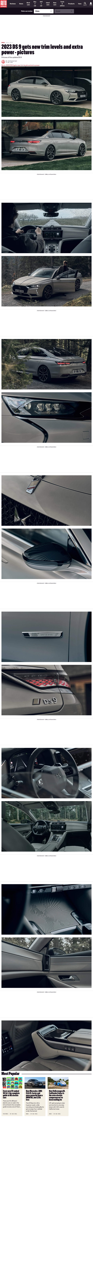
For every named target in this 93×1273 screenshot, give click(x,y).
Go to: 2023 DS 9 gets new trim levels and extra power (20, 65)
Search (85, 5)
